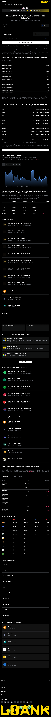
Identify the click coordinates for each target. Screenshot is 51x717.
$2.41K (25, 526)
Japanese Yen (6, 604)
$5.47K (14, 538)
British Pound (6, 610)
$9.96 (14, 546)
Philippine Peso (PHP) (8, 570)
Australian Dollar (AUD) (8, 575)
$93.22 (25, 530)
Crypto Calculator (9, 4)
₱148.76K (48, 526)
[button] (47, 25)
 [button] (39, 1)
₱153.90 (47, 542)
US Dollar (5, 564)
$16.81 (14, 542)
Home (3, 4)
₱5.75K (47, 530)
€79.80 (36, 530)
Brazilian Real (6, 615)
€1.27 (36, 546)
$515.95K (15, 522)
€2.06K (36, 526)
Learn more (46, 334)
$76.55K (26, 522)
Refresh (47, 38)
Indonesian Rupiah (7, 581)
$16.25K (15, 526)
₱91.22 (47, 546)
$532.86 (15, 534)
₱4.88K (47, 534)
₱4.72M (47, 522)
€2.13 (36, 542)
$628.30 (15, 530)
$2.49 (25, 542)
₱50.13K (48, 538)
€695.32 (37, 538)
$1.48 (25, 546)
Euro (4, 587)
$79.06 (25, 534)
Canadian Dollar (7, 592)
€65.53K (37, 522)
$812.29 (26, 538)
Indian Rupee (6, 598)
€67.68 (36, 534)
